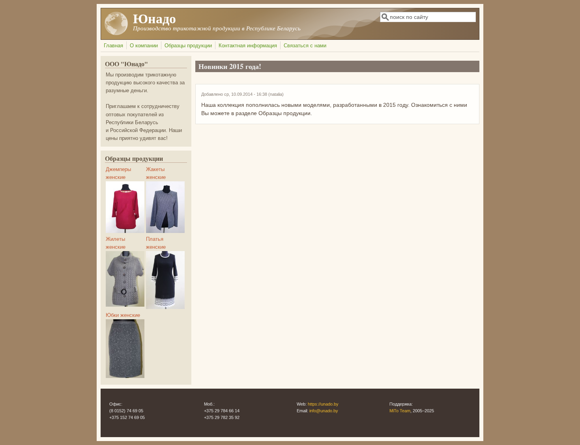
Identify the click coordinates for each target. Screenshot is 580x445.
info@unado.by (323, 410)
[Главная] (116, 33)
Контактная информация (248, 45)
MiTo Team (399, 410)
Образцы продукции (188, 45)
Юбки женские (123, 315)
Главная (113, 45)
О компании (144, 45)
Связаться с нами (305, 45)
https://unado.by (323, 404)
